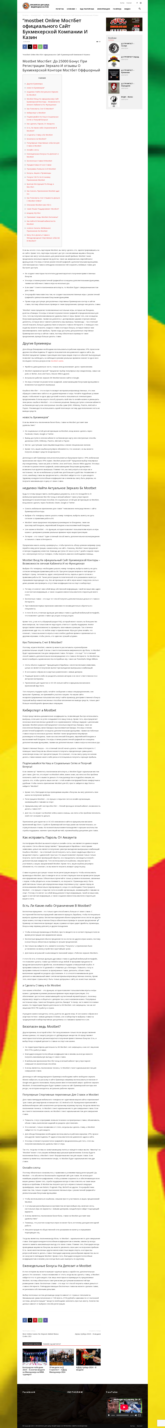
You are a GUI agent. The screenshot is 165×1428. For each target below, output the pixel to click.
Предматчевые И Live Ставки (39, 165)
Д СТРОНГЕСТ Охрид (130, 57)
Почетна (60, 9)
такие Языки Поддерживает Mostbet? (43, 209)
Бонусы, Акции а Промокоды (39, 173)
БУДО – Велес (127, 97)
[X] (30, 46)
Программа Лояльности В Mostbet (41, 169)
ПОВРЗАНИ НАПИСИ (32, 1344)
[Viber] (45, 46)
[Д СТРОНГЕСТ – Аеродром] (114, 88)
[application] (124, 1407)
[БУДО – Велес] (114, 101)
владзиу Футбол (33, 213)
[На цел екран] (139, 1415)
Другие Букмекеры (35, 84)
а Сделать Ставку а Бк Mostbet (40, 135)
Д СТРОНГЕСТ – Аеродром (127, 84)
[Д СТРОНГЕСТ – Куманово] (114, 74)
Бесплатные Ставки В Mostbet (39, 161)
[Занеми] (136, 1415)
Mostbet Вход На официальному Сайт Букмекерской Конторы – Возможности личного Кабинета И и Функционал (43, 102)
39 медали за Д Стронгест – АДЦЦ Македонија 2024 (58, 1369)
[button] (139, 9)
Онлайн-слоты (33, 150)
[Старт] (109, 1415)
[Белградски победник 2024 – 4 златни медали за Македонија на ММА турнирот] (35, 1357)
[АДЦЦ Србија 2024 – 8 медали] (88, 1357)
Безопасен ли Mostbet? (36, 139)
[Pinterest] (35, 46)
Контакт (129, 3)
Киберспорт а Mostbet (36, 113)
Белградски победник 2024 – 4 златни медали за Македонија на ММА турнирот (34, 1371)
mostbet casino (57, 361)
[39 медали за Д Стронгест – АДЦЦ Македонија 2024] (61, 1357)
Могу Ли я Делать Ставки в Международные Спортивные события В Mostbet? (43, 238)
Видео (127, 9)
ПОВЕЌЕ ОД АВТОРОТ (52, 1344)
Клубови (71, 9)
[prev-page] (24, 1379)
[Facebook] (137, 2)
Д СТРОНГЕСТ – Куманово (127, 71)
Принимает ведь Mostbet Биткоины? (42, 217)
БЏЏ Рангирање (87, 9)
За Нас (122, 3)
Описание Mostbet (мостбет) (39, 205)
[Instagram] (140, 2)
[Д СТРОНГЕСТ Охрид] (114, 61)
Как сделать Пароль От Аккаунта (41, 124)
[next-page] (27, 1379)
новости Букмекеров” (36, 88)
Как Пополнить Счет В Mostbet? (40, 109)
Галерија (117, 9)
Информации (103, 9)
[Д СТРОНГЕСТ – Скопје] (114, 48)
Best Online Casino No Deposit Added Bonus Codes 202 (41, 1335)
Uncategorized (36, 15)
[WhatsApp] (40, 46)
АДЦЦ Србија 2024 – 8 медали (88, 1334)
